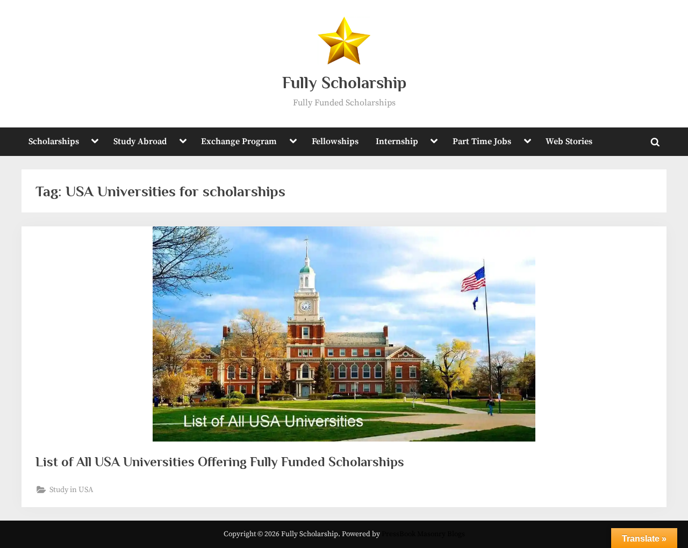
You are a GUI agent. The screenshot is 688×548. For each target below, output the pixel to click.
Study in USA (71, 490)
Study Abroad (140, 141)
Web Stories (569, 141)
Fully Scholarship (344, 82)
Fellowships (335, 141)
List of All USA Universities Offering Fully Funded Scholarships (219, 461)
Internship (397, 141)
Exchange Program (239, 141)
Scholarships (53, 141)
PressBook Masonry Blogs (423, 534)
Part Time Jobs (482, 141)
